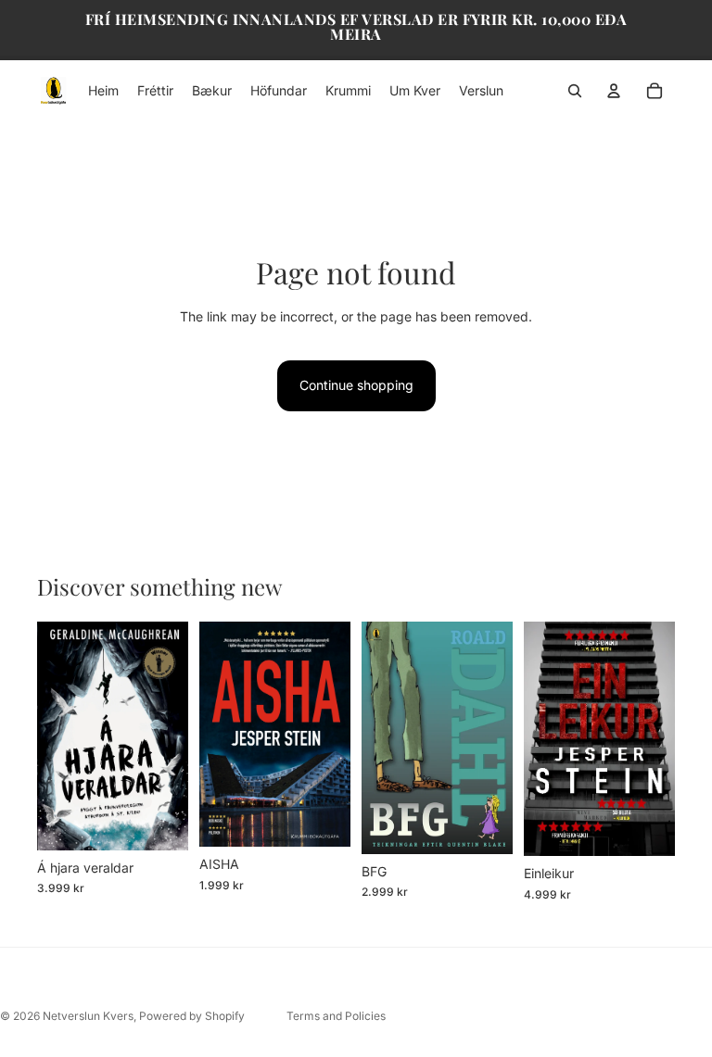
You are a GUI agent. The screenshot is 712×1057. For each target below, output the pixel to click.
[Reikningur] (613, 90)
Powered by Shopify (192, 1016)
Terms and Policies (336, 1016)
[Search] (574, 90)
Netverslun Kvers (88, 1016)
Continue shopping (356, 385)
